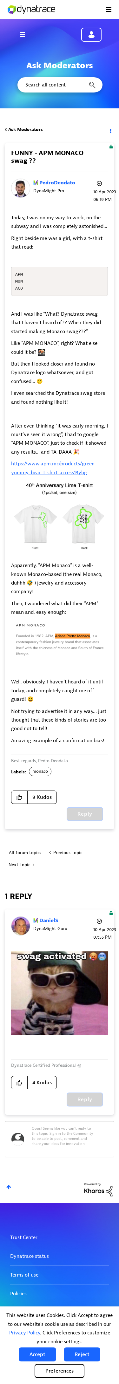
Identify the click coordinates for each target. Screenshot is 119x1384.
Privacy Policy (24, 1333)
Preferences (59, 1371)
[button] (37, 1354)
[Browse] (25, 34)
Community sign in (91, 35)
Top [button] (8, 1187)
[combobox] (59, 84)
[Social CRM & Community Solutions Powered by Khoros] (98, 1189)
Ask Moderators (25, 129)
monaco (40, 771)
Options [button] (110, 129)
